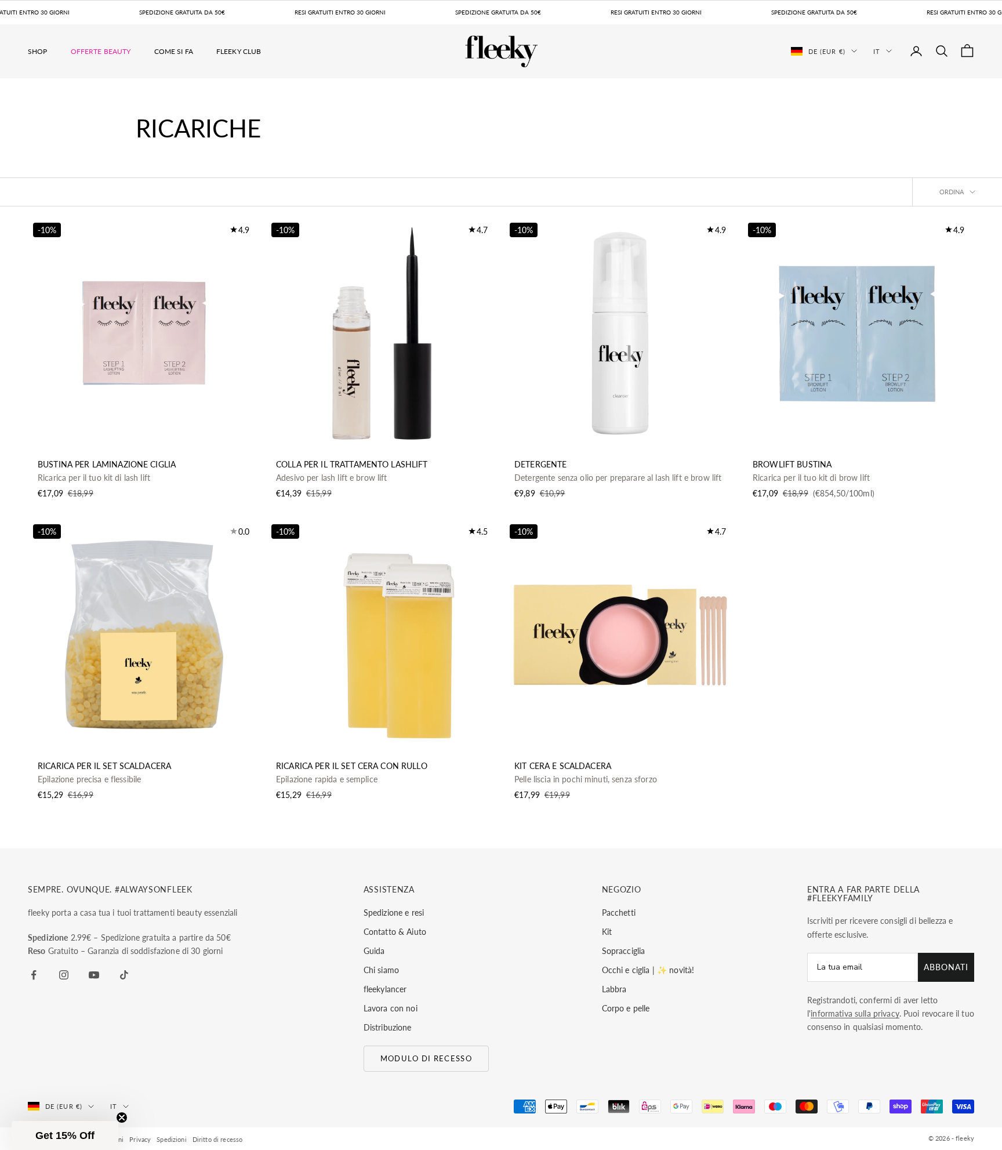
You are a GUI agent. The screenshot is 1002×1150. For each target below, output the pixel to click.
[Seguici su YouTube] (94, 975)
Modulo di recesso (426, 1058)
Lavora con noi (391, 1008)
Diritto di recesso (218, 1139)
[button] (65, 1135)
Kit (607, 932)
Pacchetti (619, 912)
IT (876, 51)
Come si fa (173, 50)
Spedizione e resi (394, 912)
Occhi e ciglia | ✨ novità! (648, 970)
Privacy (140, 1139)
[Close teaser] (122, 1117)
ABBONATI (946, 967)
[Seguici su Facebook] (33, 975)
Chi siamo (381, 970)
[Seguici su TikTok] (124, 975)
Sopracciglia (623, 951)
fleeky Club (239, 50)
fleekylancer (385, 989)
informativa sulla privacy (855, 1013)
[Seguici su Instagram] (64, 975)
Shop (38, 50)
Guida (374, 951)
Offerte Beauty (101, 50)
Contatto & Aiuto (395, 932)
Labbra (614, 989)
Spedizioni (171, 1139)
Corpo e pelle (626, 1008)
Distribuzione (388, 1027)
